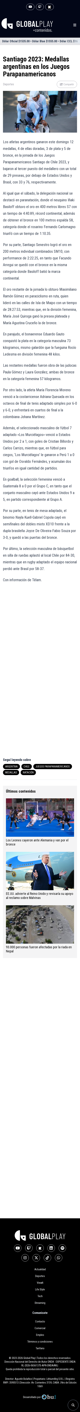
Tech (40, 1296)
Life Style (40, 1289)
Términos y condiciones (40, 1341)
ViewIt (40, 1282)
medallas (11, 772)
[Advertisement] (40, 629)
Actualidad (40, 1269)
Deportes (8, 84)
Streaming (40, 1302)
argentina (11, 766)
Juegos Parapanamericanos (53, 766)
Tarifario (40, 1348)
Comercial (40, 1328)
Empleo (40, 1334)
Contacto (40, 1321)
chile (27, 766)
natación (28, 772)
